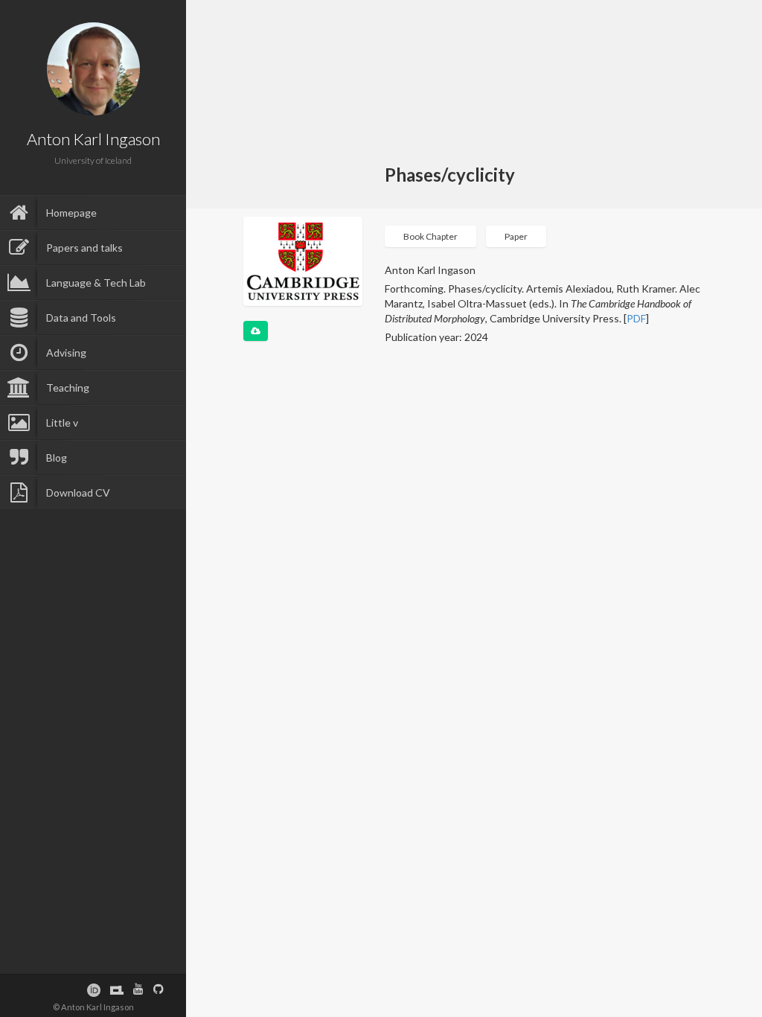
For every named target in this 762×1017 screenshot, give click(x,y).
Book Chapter (430, 236)
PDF (636, 318)
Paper (516, 236)
